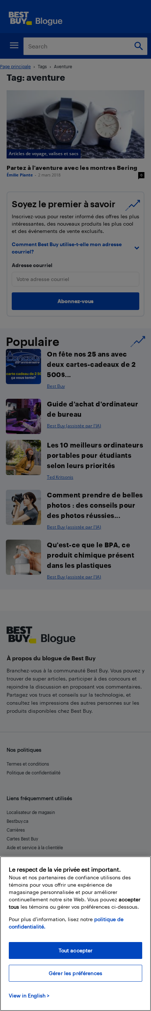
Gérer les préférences (75, 973)
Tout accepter (76, 950)
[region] (75, 933)
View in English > (29, 995)
